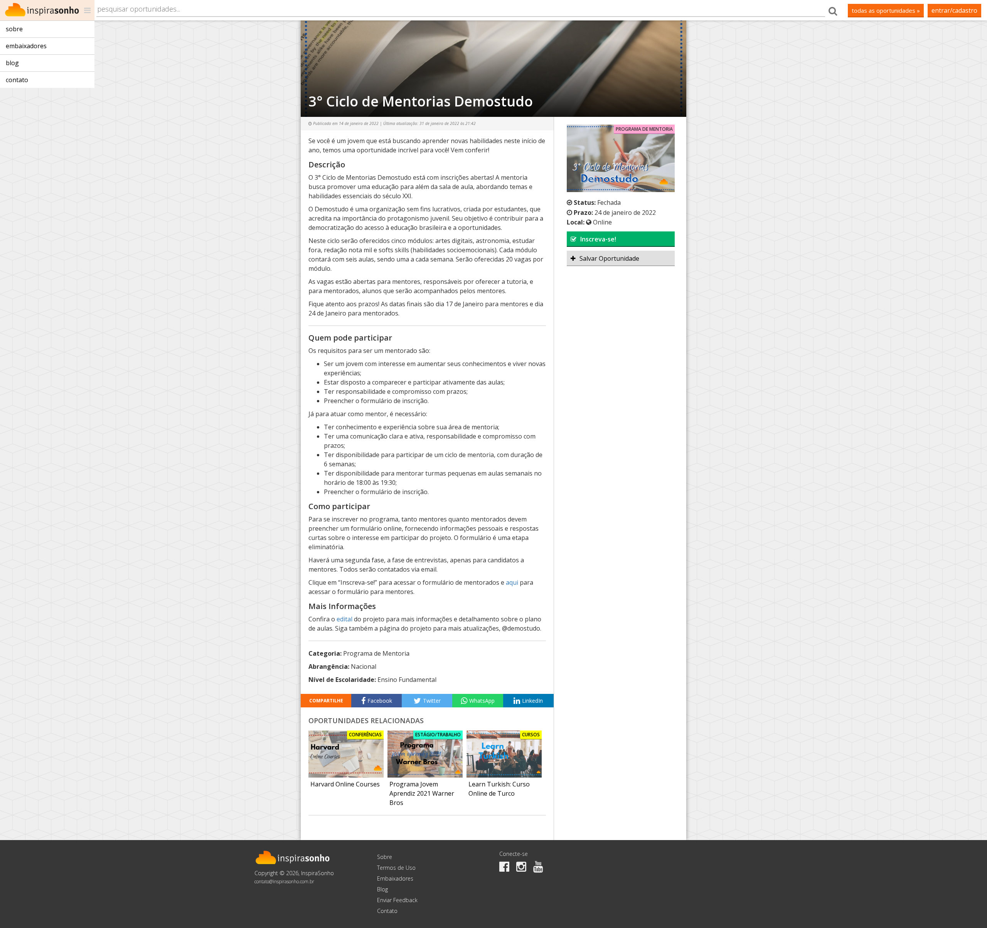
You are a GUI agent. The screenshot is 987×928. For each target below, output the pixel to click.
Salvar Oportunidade (609, 258)
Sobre (14, 29)
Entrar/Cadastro (954, 10)
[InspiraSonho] (47, 10)
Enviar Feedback (397, 900)
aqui (512, 582)
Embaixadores (26, 46)
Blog (12, 63)
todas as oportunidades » (886, 10)
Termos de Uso (396, 867)
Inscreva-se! (598, 239)
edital (345, 619)
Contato (17, 80)
